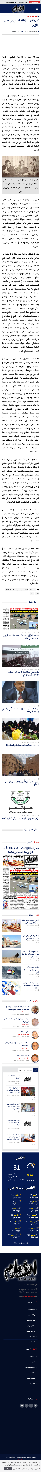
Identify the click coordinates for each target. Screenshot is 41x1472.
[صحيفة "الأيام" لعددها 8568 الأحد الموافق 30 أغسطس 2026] (20, 881)
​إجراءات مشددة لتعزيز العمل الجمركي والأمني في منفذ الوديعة (20, 710)
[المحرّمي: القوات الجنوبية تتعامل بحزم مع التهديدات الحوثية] (11, 925)
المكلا (26, 589)
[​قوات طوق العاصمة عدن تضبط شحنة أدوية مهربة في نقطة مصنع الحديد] (28, 1107)
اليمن (37, 593)
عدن (32, 593)
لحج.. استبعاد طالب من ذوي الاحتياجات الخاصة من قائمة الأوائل (31, 985)
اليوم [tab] (35, 1070)
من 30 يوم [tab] (22, 1070)
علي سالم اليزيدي (32, 16)
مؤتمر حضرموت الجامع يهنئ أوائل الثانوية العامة (20, 818)
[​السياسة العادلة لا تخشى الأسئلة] (28, 1079)
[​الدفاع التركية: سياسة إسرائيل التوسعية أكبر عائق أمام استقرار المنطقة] (28, 1091)
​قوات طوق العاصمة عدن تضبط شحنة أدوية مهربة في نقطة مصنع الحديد (13, 1106)
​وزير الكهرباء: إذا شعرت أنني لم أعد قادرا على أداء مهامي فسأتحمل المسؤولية (13, 1137)
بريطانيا (8, 589)
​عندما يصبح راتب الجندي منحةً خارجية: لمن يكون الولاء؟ (13, 1122)
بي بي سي (20, 589)
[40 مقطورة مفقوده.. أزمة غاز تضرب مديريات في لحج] (11, 941)
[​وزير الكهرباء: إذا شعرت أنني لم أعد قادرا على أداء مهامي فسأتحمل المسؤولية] (28, 1138)
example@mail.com (29, 1296)
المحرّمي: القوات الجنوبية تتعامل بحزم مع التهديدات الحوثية (30, 921)
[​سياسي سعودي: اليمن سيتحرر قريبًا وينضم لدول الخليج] (11, 972)
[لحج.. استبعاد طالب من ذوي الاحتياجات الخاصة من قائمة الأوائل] (11, 988)
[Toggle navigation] (37, 9)
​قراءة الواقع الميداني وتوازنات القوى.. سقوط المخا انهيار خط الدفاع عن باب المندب (30, 954)
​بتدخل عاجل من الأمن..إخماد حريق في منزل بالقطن (22, 783)
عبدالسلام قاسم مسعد (23, 1012)
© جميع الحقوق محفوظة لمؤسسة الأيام (24, 1457)
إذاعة (14, 589)
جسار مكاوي (25, 1048)
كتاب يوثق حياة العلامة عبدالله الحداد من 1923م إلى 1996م (23, 673)
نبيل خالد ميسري (24, 1058)
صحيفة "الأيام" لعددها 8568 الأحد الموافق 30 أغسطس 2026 (21, 637)
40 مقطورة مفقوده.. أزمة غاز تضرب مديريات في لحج (31, 937)
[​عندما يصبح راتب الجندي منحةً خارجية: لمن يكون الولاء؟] (28, 1123)
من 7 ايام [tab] (29, 1070)
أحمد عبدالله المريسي (23, 1034)
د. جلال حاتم (25, 1024)
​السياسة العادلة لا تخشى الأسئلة (13, 1077)
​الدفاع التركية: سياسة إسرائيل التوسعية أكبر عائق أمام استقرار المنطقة (12, 1090)
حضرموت (32, 589)
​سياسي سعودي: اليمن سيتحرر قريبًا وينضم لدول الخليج (31, 970)
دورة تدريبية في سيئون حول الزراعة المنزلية (22, 745)
